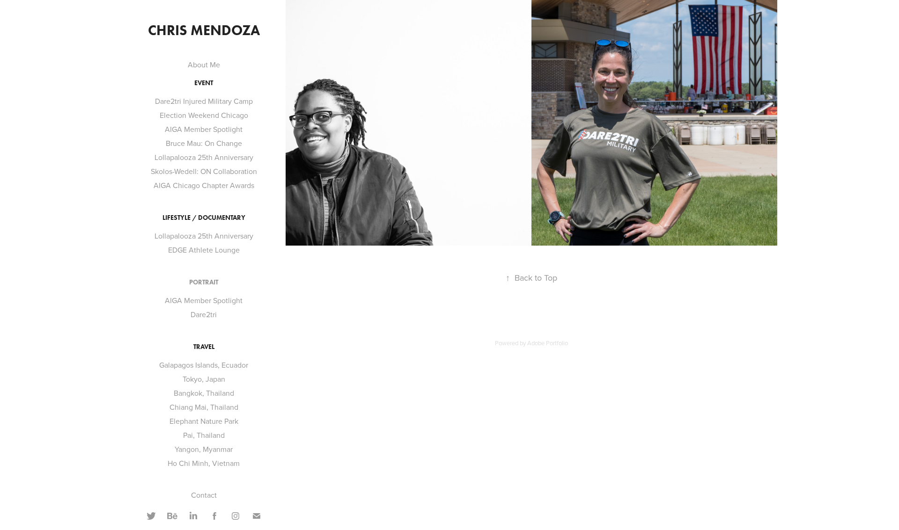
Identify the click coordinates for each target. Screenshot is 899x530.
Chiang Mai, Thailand (203, 407)
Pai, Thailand (204, 435)
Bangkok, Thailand (204, 393)
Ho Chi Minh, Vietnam (204, 463)
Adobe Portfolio (547, 343)
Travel (203, 347)
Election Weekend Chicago (204, 115)
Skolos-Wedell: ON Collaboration (204, 171)
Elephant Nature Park (203, 421)
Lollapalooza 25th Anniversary (204, 157)
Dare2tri (204, 314)
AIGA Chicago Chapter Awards (204, 185)
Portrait (203, 282)
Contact (204, 495)
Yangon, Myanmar (204, 449)
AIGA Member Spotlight (204, 129)
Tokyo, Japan (204, 379)
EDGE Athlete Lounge (204, 250)
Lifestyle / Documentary (203, 218)
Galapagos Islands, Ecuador (203, 365)
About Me (204, 64)
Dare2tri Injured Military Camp (204, 101)
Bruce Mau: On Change (204, 143)
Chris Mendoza (204, 30)
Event (203, 83)
